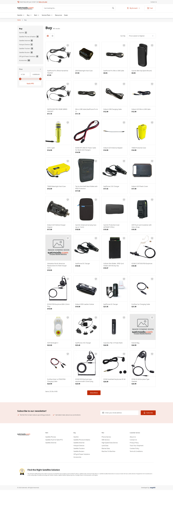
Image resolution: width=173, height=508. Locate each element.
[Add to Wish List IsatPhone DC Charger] (96, 238)
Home (19, 20)
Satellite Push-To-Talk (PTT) (54, 440)
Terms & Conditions (136, 451)
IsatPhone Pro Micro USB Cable (113, 72)
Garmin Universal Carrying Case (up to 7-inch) (85, 227)
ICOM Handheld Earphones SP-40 (114, 380)
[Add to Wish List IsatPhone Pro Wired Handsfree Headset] (68, 45)
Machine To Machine (108, 451)
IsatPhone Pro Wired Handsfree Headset (57, 73)
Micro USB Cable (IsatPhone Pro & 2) (86, 111)
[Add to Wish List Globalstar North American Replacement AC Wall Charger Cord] (68, 238)
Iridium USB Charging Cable (112, 110)
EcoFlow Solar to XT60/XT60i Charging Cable (56, 381)
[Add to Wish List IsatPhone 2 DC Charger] (124, 161)
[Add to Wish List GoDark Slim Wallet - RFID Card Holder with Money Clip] (124, 238)
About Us (133, 437)
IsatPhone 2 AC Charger (83, 344)
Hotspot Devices (79, 446)
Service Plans (46, 15)
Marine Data (106, 448)
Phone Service (106, 437)
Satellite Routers (79, 451)
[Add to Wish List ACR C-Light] (68, 122)
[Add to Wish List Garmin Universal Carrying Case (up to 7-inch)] (96, 200)
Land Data (105, 446)
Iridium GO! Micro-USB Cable (141, 110)
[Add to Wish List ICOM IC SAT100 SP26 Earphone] (152, 238)
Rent (35, 15)
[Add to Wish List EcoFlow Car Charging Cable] (152, 279)
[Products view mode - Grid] (47, 36)
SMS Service (105, 440)
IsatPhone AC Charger (110, 305)
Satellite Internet (50, 443)
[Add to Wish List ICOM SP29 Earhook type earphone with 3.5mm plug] (96, 354)
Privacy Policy (134, 443)
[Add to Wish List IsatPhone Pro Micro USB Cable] (124, 45)
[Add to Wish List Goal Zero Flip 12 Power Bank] (124, 317)
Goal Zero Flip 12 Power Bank (113, 344)
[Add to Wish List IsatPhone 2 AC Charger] (96, 317)
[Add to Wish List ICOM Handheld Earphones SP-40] (124, 354)
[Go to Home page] (25, 8)
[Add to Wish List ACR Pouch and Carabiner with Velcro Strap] (152, 200)
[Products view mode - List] (52, 36)
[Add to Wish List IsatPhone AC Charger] (124, 279)
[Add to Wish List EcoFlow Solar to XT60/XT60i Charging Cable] (68, 354)
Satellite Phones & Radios (82, 440)
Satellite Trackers (79, 448)
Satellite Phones (50, 437)
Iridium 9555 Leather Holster (84, 305)
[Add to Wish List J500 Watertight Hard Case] (96, 45)
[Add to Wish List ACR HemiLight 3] (68, 317)
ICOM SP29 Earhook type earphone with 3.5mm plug (84, 381)
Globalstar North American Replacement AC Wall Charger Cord (57, 267)
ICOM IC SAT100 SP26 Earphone (142, 265)
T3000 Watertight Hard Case (56, 187)
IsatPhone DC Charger (82, 265)
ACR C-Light (51, 149)
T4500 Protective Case (139, 149)
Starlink (19, 15)
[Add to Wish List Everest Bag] (152, 317)
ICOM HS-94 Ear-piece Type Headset (140, 381)
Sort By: (122, 36)
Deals (66, 15)
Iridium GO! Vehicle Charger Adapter (56, 227)
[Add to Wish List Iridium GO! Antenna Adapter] (124, 122)
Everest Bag (135, 344)
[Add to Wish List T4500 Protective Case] (152, 122)
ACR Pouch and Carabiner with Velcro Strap (142, 227)
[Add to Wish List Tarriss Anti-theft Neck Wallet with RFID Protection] (96, 161)
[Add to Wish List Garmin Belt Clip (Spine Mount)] (152, 45)
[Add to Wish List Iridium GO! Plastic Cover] (152, 161)
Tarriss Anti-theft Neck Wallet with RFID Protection (86, 188)
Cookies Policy (134, 448)
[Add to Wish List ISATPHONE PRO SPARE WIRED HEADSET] (68, 84)
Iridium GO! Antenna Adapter (113, 149)
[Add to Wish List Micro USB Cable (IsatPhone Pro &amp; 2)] (96, 84)
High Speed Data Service (110, 443)
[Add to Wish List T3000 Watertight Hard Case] (68, 161)
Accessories (77, 457)
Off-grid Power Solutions (82, 454)
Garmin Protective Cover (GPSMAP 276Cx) (111, 227)
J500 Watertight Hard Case (84, 72)
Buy (28, 15)
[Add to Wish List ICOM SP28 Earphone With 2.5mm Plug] (68, 279)
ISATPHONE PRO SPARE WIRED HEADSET (57, 111)
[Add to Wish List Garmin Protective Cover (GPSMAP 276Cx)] (124, 200)
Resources (58, 15)
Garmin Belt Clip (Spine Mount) (142, 72)
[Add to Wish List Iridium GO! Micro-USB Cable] (152, 84)
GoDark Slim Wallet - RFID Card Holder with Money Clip (113, 266)
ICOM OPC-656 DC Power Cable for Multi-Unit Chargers (85, 150)
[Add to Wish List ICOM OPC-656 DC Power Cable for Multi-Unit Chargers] (96, 122)
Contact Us (154, 2)
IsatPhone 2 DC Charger (111, 187)
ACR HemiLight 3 (52, 344)
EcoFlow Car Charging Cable (141, 305)
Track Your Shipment (136, 446)
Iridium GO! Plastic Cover (140, 187)
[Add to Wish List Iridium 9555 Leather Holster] (96, 279)
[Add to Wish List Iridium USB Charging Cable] (124, 84)
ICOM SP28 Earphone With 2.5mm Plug (58, 306)
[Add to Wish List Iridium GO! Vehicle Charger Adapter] (68, 200)
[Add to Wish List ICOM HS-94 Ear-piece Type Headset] (152, 354)
